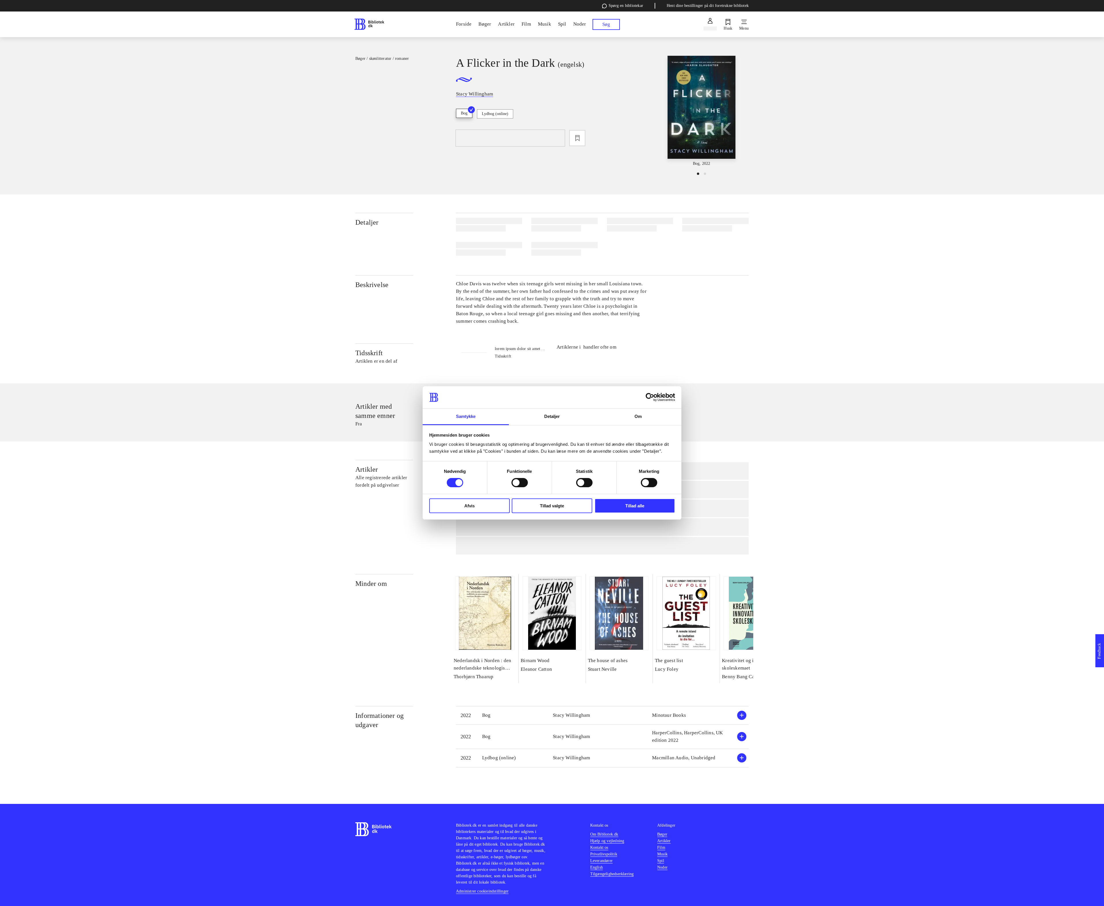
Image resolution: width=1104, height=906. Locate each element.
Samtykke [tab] (466, 416)
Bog (464, 113)
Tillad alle (634, 505)
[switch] (519, 482)
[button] (602, 715)
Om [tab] (638, 416)
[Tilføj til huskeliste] (577, 138)
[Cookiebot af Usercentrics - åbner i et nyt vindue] (650, 397)
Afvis (469, 505)
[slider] (701, 111)
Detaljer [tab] (552, 416)
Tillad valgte (552, 505)
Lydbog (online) (495, 114)
